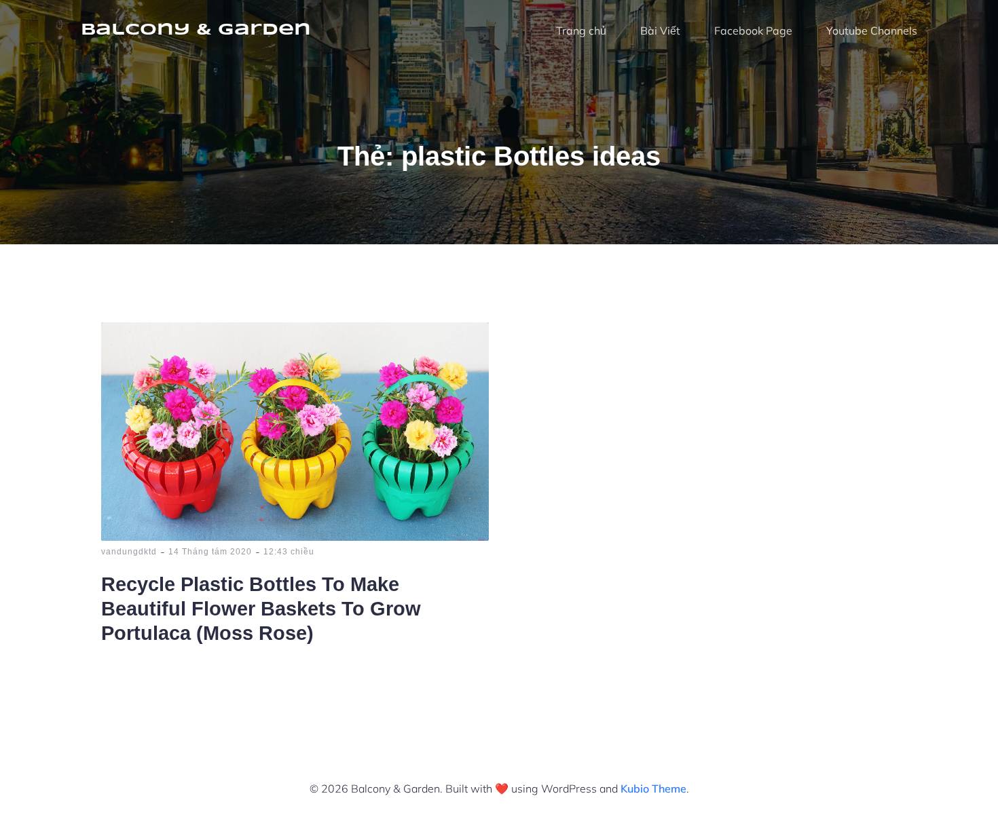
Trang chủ (581, 30)
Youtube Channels (871, 30)
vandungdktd (129, 551)
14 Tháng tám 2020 (210, 551)
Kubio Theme (653, 788)
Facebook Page (753, 30)
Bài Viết (660, 30)
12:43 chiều (288, 551)
